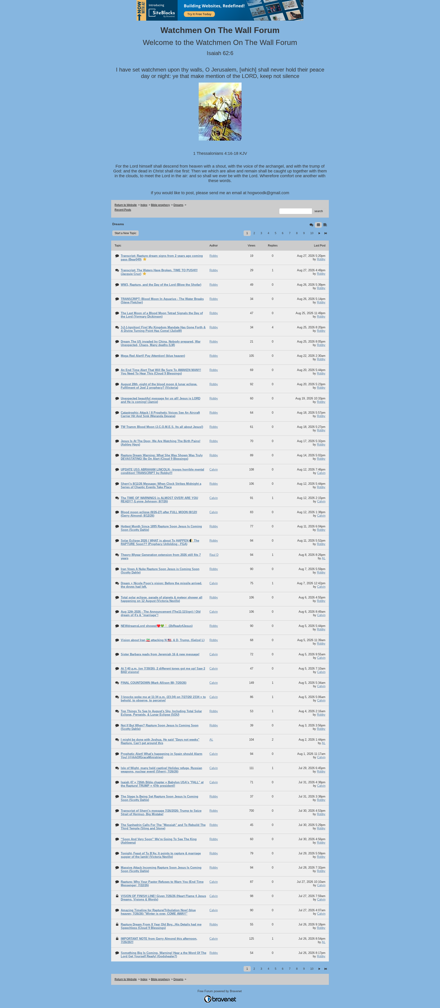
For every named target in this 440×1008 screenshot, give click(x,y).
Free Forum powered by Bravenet (220, 991)
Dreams (178, 205)
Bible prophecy (160, 205)
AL (323, 558)
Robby (321, 259)
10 (312, 233)
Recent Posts (123, 209)
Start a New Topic (125, 233)
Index (143, 205)
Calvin (321, 473)
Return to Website (126, 205)
